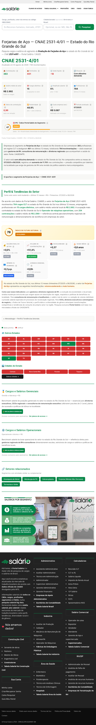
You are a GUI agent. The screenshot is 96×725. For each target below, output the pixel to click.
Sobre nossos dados (9, 711)
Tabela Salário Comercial (78, 647)
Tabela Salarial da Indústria (47, 654)
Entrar (38, 2)
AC (9, 339)
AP (53, 339)
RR (53, 353)
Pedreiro (7, 651)
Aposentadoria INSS (76, 603)
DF (9, 344)
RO (39, 353)
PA (24, 348)
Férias (70, 595)
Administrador (42, 580)
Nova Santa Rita (34, 372)
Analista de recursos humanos (81, 679)
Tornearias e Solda (11, 484)
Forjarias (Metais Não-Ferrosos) (71, 479)
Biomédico (40, 675)
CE (83, 339)
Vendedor (72, 628)
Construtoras (10, 662)
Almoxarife (40, 639)
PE (53, 348)
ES (24, 344)
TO (24, 358)
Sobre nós (77, 711)
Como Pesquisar (76, 2)
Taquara (79, 372)
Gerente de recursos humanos (81, 683)
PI (68, 348)
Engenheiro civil (11, 659)
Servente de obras (12, 647)
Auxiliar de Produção (45, 624)
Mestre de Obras (11, 655)
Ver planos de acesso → (38, 416)
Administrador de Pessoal (79, 664)
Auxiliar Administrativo (45, 573)
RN (24, 353)
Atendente (72, 631)
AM (39, 339)
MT (9, 348)
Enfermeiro (41, 672)
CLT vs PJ (72, 573)
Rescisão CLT (73, 569)
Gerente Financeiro (44, 591)
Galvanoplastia (48, 479)
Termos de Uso (46, 711)
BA (68, 339)
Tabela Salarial (50, 8)
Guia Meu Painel (89, 2)
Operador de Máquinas (46, 643)
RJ (9, 353)
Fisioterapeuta (42, 679)
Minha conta (48, 2)
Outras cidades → (12, 376)
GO (39, 344)
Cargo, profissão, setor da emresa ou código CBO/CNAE (19, 21)
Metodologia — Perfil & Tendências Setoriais (22, 319)
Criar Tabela (88, 8)
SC (68, 353)
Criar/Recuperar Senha (61, 2)
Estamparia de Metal (11, 479)
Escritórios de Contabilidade (80, 687)
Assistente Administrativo (47, 569)
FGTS (70, 599)
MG (68, 344)
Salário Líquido (74, 576)
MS (83, 344)
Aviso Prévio (73, 584)
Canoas (12, 372)
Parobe (57, 372)
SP (9, 358)
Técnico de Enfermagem (46, 687)
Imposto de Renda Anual (78, 580)
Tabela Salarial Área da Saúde (48, 694)
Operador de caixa (76, 620)
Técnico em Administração (47, 576)
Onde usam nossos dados (28, 711)
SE (83, 353)
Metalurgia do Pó (30, 479)
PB (39, 348)
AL (24, 339)
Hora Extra (72, 588)
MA (53, 344)
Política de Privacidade (62, 711)
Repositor (72, 624)
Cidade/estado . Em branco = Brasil (58, 21)
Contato (4, 715)
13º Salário (72, 591)
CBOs (72, 8)
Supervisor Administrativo (47, 584)
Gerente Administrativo (46, 588)
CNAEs (79, 8)
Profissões (64, 8)
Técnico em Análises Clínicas (48, 683)
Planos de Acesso (35, 8)
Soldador (40, 628)
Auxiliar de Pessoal (76, 675)
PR (83, 348)
